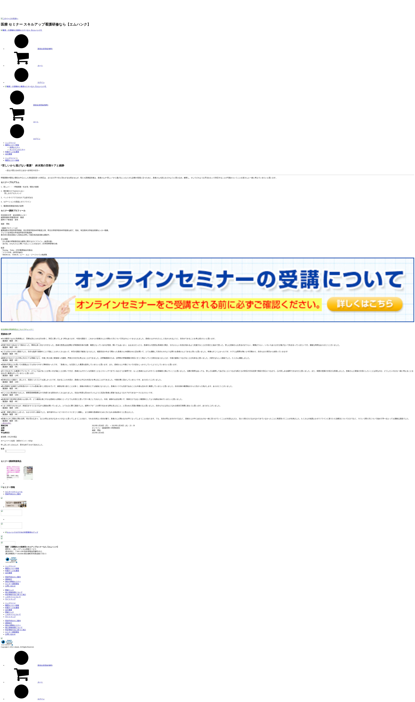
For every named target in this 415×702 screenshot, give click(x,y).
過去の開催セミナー (13, 581)
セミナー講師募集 (12, 584)
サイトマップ (10, 599)
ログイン (41, 82)
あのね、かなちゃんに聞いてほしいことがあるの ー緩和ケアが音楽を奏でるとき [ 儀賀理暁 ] (13, 470)
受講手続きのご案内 (13, 494)
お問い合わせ (10, 586)
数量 (2, 449)
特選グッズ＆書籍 (12, 152)
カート (40, 66)
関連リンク (9, 590)
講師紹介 (8, 579)
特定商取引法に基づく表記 (15, 594)
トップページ (10, 143)
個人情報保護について (13, 592)
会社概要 (8, 154)
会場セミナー (15, 147)
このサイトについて (13, 597)
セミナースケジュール (13, 492)
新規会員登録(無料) (45, 49)
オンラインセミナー (17, 149)
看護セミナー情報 (12, 145)
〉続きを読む (6, 423)
